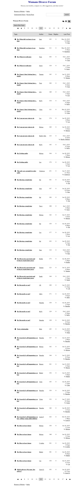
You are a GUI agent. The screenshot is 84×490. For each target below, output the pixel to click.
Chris (68, 113)
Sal (69, 183)
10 (32, 28)
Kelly (68, 104)
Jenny (68, 69)
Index (28, 11)
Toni (68, 60)
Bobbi (68, 262)
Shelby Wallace (65, 139)
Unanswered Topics (20, 14)
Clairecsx (67, 174)
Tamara (68, 78)
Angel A (67, 473)
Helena (68, 130)
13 (45, 28)
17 (63, 28)
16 (58, 28)
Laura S (67, 420)
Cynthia (67, 447)
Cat (69, 464)
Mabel (68, 376)
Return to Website (19, 11)
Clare (68, 385)
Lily (68, 95)
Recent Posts (30, 14)
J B (69, 288)
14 (49, 28)
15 (54, 28)
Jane (68, 43)
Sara (68, 253)
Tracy (68, 209)
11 (36, 28)
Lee (69, 122)
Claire (68, 403)
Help (68, 332)
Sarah (68, 280)
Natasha (67, 306)
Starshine (67, 51)
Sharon (68, 367)
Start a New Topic (19, 25)
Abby (68, 297)
